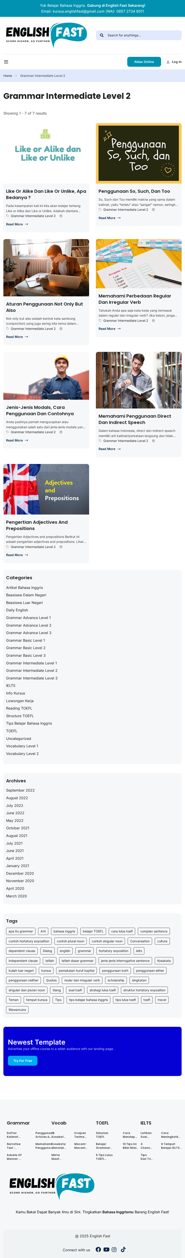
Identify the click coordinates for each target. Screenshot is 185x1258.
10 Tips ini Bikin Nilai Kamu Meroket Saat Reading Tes (129, 1146)
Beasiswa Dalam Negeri (26, 595)
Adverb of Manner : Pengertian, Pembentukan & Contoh (17, 1157)
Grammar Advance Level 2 (28, 625)
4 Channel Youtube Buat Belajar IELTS (147, 1146)
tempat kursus (36, 1000)
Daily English (17, 610)
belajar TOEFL (93, 931)
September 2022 (20, 790)
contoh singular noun (107, 941)
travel (162, 1000)
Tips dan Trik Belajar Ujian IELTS (146, 1157)
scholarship (116, 980)
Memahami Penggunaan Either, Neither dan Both (44, 1146)
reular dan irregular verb (82, 980)
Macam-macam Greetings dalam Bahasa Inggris (81, 1146)
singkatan (139, 980)
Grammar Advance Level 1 (28, 617)
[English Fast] (46, 35)
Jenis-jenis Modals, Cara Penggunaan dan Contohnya (40, 410)
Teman (13, 1000)
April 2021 (14, 858)
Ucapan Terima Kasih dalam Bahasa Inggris (80, 1135)
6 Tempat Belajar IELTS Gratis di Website (170, 1146)
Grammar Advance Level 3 (28, 632)
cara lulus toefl (122, 931)
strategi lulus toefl (103, 990)
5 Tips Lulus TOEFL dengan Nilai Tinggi (105, 1157)
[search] (102, 35)
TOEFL (11, 731)
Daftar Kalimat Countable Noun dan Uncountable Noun (16, 1135)
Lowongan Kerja (20, 701)
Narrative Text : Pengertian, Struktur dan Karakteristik (16, 1146)
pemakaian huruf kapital (76, 970)
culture (162, 941)
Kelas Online (144, 62)
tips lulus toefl (126, 1000)
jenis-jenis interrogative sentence (125, 961)
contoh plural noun (70, 941)
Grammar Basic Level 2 (26, 648)
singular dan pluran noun (27, 990)
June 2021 (15, 850)
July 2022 (14, 805)
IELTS (10, 685)
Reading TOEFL (19, 708)
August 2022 (17, 798)
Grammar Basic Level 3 (26, 655)
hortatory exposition (113, 951)
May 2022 (14, 820)
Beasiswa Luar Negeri (24, 602)
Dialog (47, 951)
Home (7, 76)
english (65, 951)
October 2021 (17, 828)
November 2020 (20, 881)
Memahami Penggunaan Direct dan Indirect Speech (135, 419)
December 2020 (20, 873)
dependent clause (22, 951)
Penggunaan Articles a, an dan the (44, 1135)
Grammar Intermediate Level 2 (33, 216)
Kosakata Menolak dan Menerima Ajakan (58, 1146)
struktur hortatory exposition (144, 990)
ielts (139, 951)
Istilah (49, 961)
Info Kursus (15, 693)
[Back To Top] (175, 1250)
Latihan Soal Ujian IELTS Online (146, 1135)
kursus (46, 970)
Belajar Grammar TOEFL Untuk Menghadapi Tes (105, 1146)
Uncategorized (18, 738)
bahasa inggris (64, 931)
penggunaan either (150, 970)
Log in (177, 62)
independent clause (23, 961)
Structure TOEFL (20, 716)
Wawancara (17, 1010)
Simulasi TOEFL (102, 1135)
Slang (57, 990)
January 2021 (17, 865)
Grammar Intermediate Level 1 (31, 663)
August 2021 (16, 835)
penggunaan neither (23, 980)
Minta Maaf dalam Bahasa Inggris (57, 1157)
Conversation (140, 941)
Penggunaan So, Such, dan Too (134, 191)
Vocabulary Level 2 (22, 753)
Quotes (51, 980)
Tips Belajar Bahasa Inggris (29, 723)
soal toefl (75, 990)
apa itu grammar (21, 931)
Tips (58, 1000)
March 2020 (16, 896)
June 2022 (15, 813)
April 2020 (15, 888)
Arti (43, 931)
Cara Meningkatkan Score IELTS (171, 1135)
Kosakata (164, 961)
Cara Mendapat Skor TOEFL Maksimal (130, 1135)
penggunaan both (115, 970)
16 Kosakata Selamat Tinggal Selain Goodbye (58, 1135)
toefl (146, 1000)
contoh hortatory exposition (29, 941)
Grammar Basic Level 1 (25, 640)
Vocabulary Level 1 (22, 746)
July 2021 (14, 843)
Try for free (22, 1061)
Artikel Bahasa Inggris (24, 587)
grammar (84, 951)
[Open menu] (6, 63)
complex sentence (153, 931)
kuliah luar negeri (21, 970)
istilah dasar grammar (77, 961)
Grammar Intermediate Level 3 (32, 678)
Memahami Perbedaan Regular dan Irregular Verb (135, 299)
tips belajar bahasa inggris (88, 1000)
